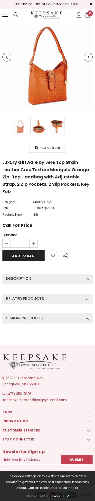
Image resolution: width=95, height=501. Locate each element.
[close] (90, 4)
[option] (47, 66)
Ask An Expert (50, 148)
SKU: (5, 208)
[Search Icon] (15, 14)
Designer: (9, 202)
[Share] (63, 255)
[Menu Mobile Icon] (5, 15)
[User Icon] (79, 15)
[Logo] (46, 14)
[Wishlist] (53, 255)
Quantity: (9, 235)
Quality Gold (42, 202)
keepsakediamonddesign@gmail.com (34, 399)
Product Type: (12, 214)
